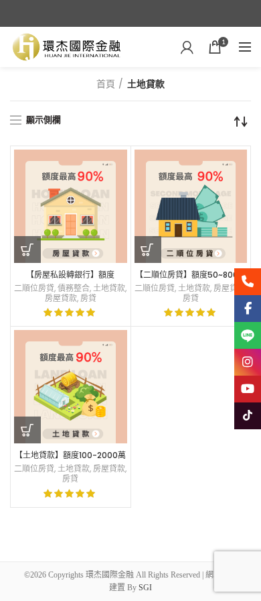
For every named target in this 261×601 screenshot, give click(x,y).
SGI (145, 587)
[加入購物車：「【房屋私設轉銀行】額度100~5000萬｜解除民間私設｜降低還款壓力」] (27, 249)
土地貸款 (109, 288)
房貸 (88, 298)
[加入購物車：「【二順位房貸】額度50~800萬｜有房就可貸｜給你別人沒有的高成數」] (148, 249)
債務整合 (74, 288)
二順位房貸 (34, 288)
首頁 (105, 84)
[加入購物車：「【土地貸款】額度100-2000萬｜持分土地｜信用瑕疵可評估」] (27, 430)
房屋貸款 (61, 298)
